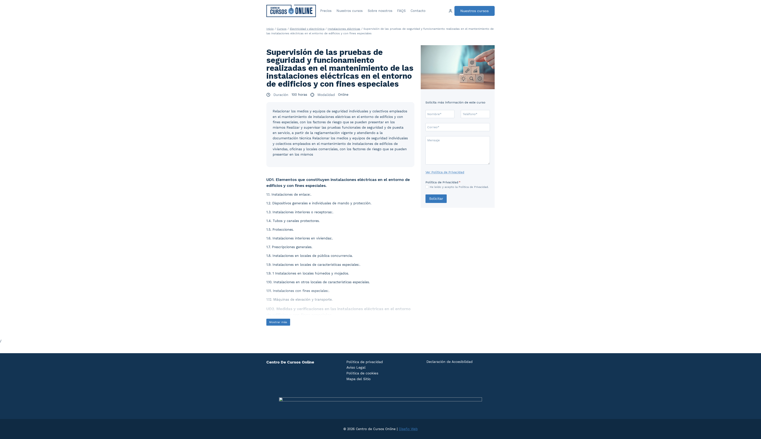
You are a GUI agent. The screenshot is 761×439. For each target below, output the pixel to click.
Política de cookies (362, 373)
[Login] (450, 11)
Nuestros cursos (350, 11)
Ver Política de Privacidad (444, 172)
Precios (326, 11)
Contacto (418, 11)
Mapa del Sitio (358, 379)
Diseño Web (408, 429)
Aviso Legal (356, 367)
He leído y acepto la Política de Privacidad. (459, 186)
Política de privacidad (364, 362)
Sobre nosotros (380, 11)
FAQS (401, 11)
